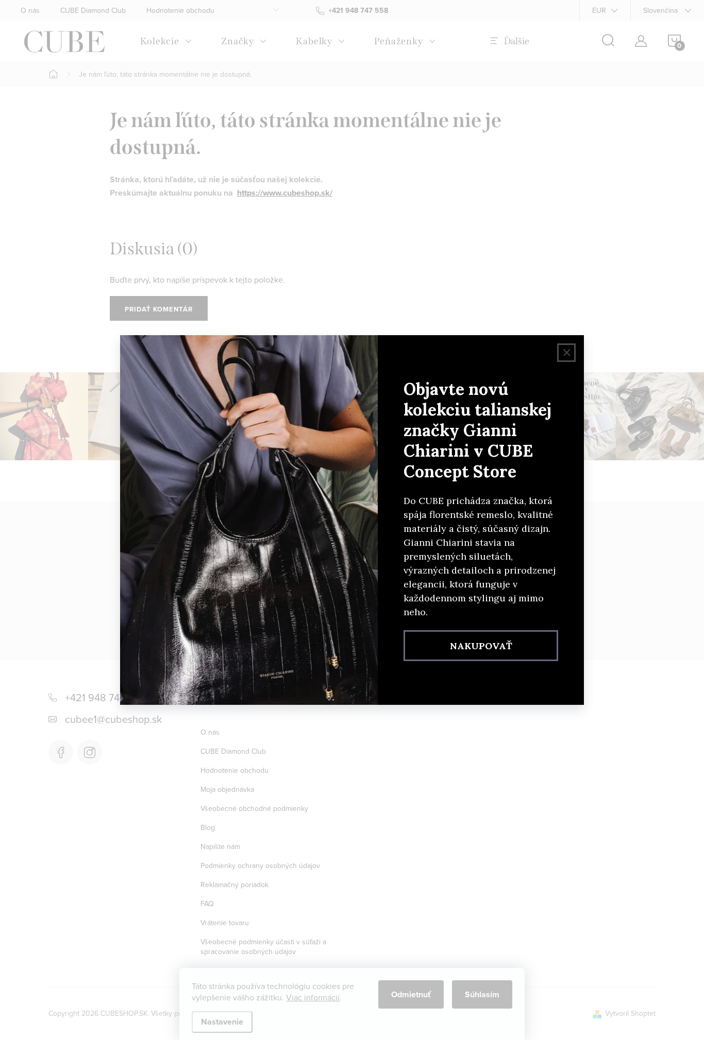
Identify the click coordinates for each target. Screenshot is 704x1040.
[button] (28, 1008)
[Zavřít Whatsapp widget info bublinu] (149, 993)
